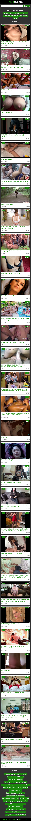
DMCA (15, 819)
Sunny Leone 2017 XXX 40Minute (15, 815)
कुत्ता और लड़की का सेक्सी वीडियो (10, 798)
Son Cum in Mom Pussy (15, 806)
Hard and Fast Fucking (11, 15)
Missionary (17, 13)
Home (5, 819)
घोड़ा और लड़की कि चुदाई (24, 785)
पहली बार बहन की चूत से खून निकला (15, 796)
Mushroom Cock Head (16, 779)
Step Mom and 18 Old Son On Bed (15, 782)
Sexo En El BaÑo (22, 801)
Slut (21, 15)
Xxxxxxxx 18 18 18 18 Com (15, 777)
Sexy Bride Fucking (9, 787)
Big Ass (6, 13)
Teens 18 (24, 13)
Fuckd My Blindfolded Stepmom (16, 812)
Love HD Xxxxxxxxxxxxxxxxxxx (15, 804)
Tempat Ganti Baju (15, 790)
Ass (11, 13)
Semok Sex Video (9, 801)
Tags (10, 819)
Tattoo (15, 18)
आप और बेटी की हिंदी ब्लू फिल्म (8, 785)
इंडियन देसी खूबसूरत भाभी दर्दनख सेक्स (15, 793)
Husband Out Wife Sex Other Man (15, 774)
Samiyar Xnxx (24, 798)
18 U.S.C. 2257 (23, 819)
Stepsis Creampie (22, 787)
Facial (25, 15)
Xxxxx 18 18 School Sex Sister (15, 809)
